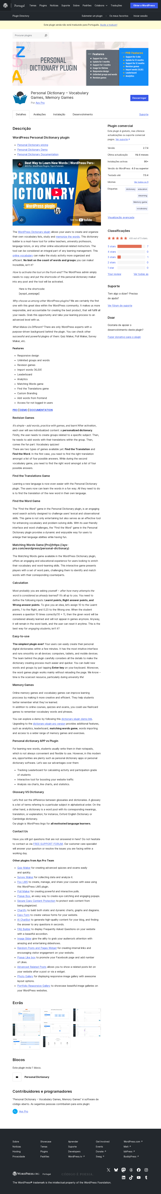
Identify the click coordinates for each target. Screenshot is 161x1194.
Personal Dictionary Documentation (37, 154)
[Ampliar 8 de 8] (96, 1028)
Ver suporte (122, 139)
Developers (74, 1151)
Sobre (16, 1141)
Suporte (143, 114)
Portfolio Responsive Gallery (33, 985)
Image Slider (24, 938)
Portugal (47, 1174)
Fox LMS (22, 881)
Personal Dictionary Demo (32, 149)
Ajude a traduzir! (108, 24)
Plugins (44, 1151)
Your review (114, 274)
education (142, 189)
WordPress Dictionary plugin (34, 231)
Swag (100, 1156)
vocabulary (142, 208)
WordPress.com (133, 1141)
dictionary (130, 189)
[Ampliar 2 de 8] (36, 1027)
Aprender (73, 1141)
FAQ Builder (24, 929)
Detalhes (21, 114)
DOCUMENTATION (41, 410)
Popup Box (23, 896)
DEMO (24, 410)
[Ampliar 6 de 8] (66, 1040)
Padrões (44, 1156)
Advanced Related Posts (31, 966)
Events (99, 1146)
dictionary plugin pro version (49, 723)
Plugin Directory (21, 15)
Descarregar (139, 98)
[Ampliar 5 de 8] (66, 1025)
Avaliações (39, 114)
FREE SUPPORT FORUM (48, 843)
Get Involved (102, 1141)
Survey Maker (25, 877)
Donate (101, 1151)
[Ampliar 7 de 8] (96, 1012)
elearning (142, 195)
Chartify (22, 910)
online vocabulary (23, 255)
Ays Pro (40, 102)
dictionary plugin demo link (76, 718)
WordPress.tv (76, 1156)
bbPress (129, 1151)
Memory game (140, 202)
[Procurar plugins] (46, 35)
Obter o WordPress (144, 5)
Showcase (45, 1141)
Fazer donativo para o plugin (124, 337)
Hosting (17, 1151)
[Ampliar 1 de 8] (36, 1012)
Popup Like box (26, 957)
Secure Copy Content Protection (36, 900)
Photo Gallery (25, 976)
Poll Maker (23, 891)
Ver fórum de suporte (120, 305)
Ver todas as (141, 274)
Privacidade (19, 1156)
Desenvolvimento (83, 114)
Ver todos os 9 (141, 182)
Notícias (17, 1146)
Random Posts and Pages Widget (37, 948)
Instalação (59, 114)
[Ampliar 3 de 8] (36, 1042)
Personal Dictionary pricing (32, 144)
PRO (15, 410)
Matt (127, 1146)
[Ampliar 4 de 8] (66, 1012)
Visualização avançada (121, 217)
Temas (43, 1146)
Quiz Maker (24, 867)
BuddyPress (131, 1156)
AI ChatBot (23, 919)
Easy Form (23, 915)
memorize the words (68, 236)
